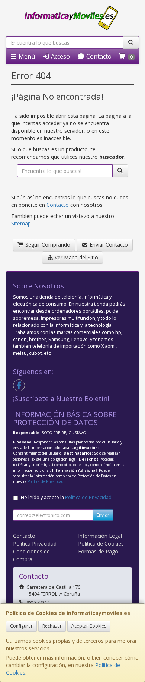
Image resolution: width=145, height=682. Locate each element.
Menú (26, 56)
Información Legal (100, 535)
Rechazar (52, 626)
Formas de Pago (98, 551)
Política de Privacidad (46, 481)
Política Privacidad (35, 543)
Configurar (21, 626)
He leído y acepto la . (67, 497)
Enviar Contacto (108, 244)
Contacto (98, 56)
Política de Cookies (101, 543)
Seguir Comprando (47, 244)
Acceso (59, 56)
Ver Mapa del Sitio (75, 257)
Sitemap (21, 223)
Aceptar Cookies (88, 626)
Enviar (103, 515)
